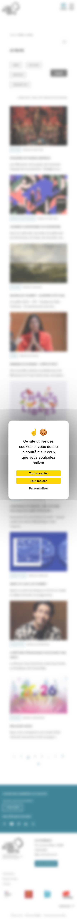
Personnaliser (38, 488)
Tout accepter (38, 473)
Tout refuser (38, 481)
